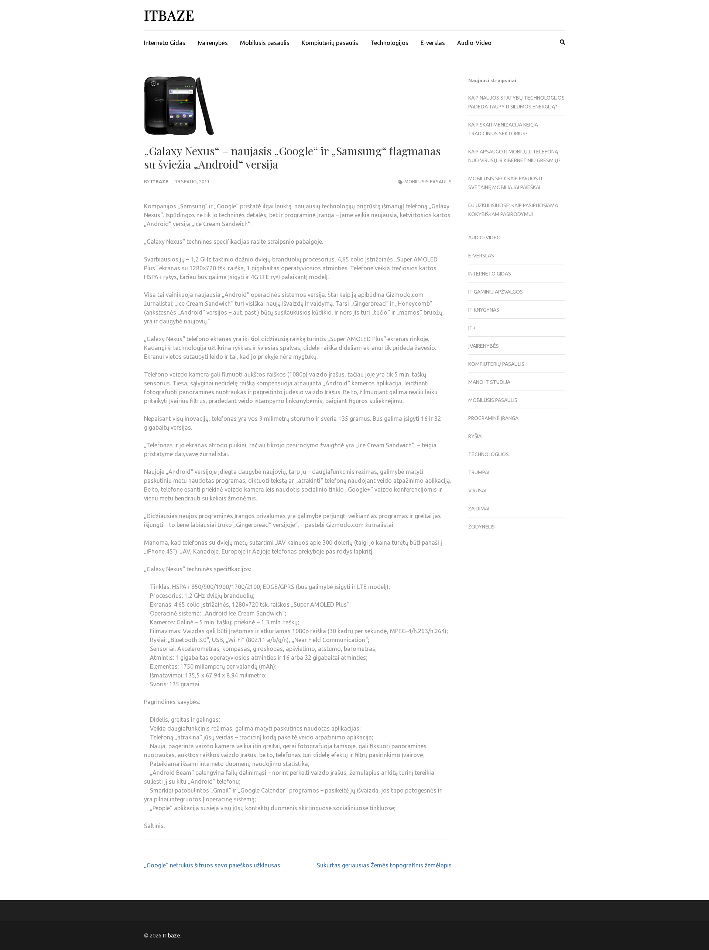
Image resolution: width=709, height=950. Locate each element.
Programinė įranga (493, 418)
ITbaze (169, 15)
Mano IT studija (489, 382)
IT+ (472, 328)
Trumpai (478, 472)
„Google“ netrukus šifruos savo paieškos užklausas (212, 865)
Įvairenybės (213, 42)
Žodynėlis (481, 527)
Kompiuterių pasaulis (330, 42)
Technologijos (389, 42)
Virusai (477, 490)
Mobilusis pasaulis (265, 42)
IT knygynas (483, 310)
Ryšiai (475, 436)
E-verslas (433, 42)
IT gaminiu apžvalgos (495, 292)
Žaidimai (478, 509)
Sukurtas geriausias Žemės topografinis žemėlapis (384, 865)
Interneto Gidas (164, 42)
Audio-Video (474, 42)
